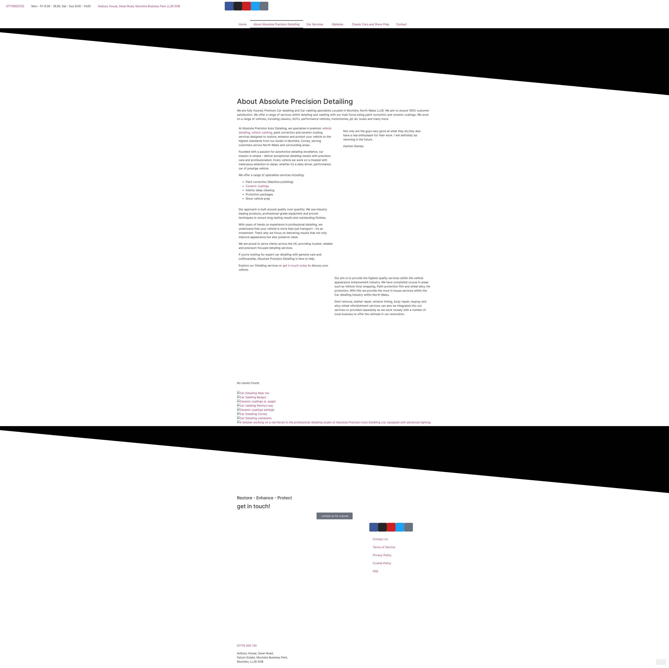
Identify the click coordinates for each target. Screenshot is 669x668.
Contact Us (380, 539)
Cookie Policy (382, 563)
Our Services (314, 24)
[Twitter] (255, 6)
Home (243, 24)
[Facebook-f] (229, 6)
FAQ (375, 571)
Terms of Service (384, 547)
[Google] (264, 6)
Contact (401, 24)
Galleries (337, 24)
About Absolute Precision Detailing (276, 24)
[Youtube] (246, 6)
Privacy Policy (382, 555)
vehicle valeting (262, 132)
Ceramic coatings (257, 186)
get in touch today (295, 265)
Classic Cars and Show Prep (370, 24)
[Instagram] (237, 6)
